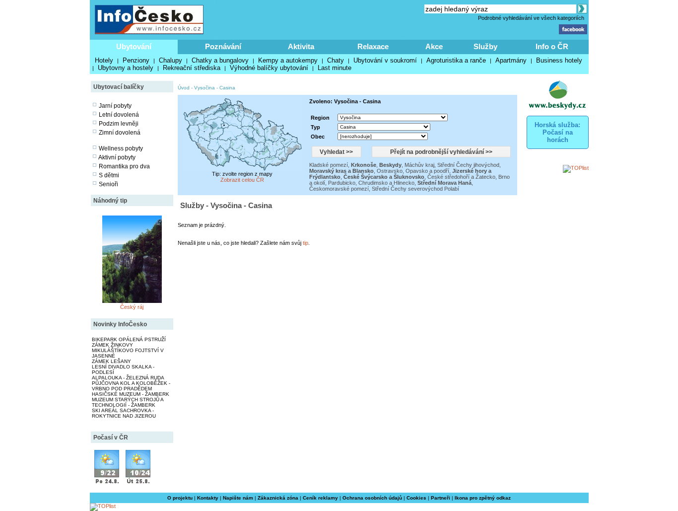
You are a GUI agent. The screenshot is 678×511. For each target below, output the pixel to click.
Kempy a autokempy (288, 60)
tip (305, 243)
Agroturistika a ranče (456, 60)
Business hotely (559, 60)
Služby (485, 46)
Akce (434, 46)
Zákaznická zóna (278, 498)
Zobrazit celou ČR (242, 180)
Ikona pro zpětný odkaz (483, 498)
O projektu (180, 498)
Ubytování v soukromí (385, 60)
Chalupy (170, 60)
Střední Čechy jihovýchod (468, 165)
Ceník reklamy (320, 498)
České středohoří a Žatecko (461, 177)
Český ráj (131, 307)
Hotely (104, 60)
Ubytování (133, 46)
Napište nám (238, 498)
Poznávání (223, 46)
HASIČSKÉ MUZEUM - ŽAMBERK (130, 394)
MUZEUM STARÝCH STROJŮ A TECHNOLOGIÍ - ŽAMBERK (127, 402)
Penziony (136, 60)
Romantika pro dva (124, 166)
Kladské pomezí (328, 165)
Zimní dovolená (119, 132)
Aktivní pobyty (117, 157)
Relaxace (373, 46)
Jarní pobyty (115, 105)
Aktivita (301, 46)
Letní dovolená (119, 114)
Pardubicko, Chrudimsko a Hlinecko (371, 183)
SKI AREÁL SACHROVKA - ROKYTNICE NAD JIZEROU (124, 413)
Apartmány (511, 60)
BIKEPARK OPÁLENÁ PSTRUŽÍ (129, 339)
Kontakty (207, 498)
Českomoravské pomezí (339, 189)
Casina (227, 87)
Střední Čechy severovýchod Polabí (415, 189)
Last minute (334, 68)
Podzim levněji (118, 123)
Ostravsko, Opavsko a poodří (413, 171)
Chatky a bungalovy (220, 60)
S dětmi (109, 175)
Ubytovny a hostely (125, 68)
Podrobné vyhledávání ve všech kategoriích (531, 18)
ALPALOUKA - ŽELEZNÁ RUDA (128, 377)
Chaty (335, 60)
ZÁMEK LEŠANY (111, 361)
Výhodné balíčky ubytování (269, 68)
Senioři (108, 184)
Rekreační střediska (191, 68)
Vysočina (204, 87)
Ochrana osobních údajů (372, 498)
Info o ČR (552, 46)
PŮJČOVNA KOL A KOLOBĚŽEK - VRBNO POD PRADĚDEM (131, 385)
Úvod (184, 87)
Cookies (416, 498)
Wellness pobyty (121, 148)
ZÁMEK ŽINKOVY (112, 345)
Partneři (440, 498)
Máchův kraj (419, 165)
